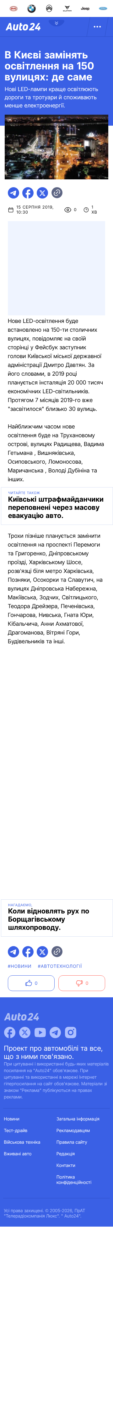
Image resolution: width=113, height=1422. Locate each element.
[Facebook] (9, 1032)
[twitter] (42, 193)
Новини (11, 1119)
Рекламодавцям (73, 1130)
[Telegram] (55, 1032)
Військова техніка (22, 1142)
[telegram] (13, 193)
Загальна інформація (78, 1119)
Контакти (65, 1165)
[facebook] (28, 193)
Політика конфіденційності (73, 1179)
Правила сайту (71, 1142)
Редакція (65, 1154)
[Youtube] (40, 1032)
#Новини (20, 966)
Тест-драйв (16, 1130)
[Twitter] (24, 1032)
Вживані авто (18, 1154)
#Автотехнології (60, 966)
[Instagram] (70, 1032)
